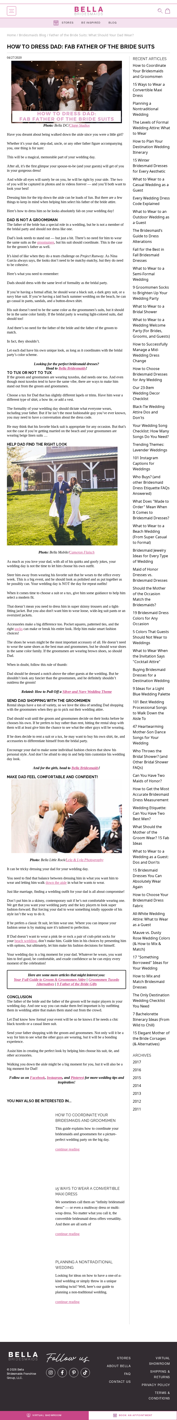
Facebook (37, 1078)
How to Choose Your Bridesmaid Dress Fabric (150, 900)
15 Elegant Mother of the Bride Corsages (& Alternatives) (151, 1038)
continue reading (67, 1149)
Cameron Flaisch (81, 552)
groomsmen (45, 242)
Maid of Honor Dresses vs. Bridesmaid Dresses (150, 575)
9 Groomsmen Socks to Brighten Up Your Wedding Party (151, 293)
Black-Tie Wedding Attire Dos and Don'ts (149, 412)
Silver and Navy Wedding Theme (87, 692)
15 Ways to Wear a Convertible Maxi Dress (149, 90)
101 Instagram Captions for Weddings (145, 463)
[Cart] (167, 11)
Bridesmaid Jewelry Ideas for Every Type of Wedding (150, 556)
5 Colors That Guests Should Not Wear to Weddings (151, 637)
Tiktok (85, 1372)
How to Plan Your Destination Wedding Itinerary (151, 147)
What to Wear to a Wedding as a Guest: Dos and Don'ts (150, 857)
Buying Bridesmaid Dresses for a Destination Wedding (151, 675)
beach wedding (26, 941)
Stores (67, 23)
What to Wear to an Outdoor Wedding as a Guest (151, 217)
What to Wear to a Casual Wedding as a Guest (151, 185)
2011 (137, 1109)
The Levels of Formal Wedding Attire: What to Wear (151, 128)
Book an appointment (135, 1415)
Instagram (54, 1078)
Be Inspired (91, 23)
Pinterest (77, 1078)
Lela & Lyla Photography (84, 860)
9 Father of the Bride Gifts (77, 984)
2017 (137, 1062)
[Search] (160, 10)
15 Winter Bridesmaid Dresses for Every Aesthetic (150, 166)
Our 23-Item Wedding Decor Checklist (146, 393)
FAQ (127, 1374)
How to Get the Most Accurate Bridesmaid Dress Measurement (151, 794)
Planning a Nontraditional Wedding (145, 109)
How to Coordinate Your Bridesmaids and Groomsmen (149, 71)
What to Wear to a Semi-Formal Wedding (148, 274)
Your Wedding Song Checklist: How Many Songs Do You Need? (151, 431)
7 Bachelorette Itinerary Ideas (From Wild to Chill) (151, 1019)
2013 (137, 1093)
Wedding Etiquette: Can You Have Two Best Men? (149, 813)
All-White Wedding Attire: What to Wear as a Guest (150, 919)
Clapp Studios (79, 125)
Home (12, 35)
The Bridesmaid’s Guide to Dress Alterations (147, 236)
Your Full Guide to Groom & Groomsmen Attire (50, 980)
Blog (113, 23)
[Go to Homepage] (88, 11)
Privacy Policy (156, 1385)
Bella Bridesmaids (72, 368)
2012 (137, 1101)
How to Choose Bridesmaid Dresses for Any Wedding (150, 374)
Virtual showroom (47, 1415)
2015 (137, 1077)
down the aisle (56, 882)
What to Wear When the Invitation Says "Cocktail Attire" (150, 656)
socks (19, 629)
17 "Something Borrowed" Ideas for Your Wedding (150, 963)
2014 (137, 1085)
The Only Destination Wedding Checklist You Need (151, 1000)
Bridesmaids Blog (32, 35)
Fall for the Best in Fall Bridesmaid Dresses (148, 255)
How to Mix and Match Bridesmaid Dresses (149, 981)
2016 (137, 1069)
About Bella (119, 1366)
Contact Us (120, 1382)
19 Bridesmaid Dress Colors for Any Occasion (151, 618)
